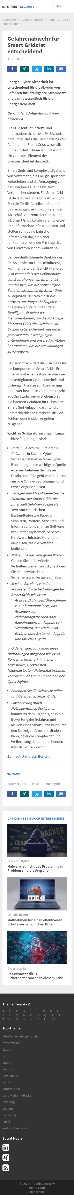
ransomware (11, 1043)
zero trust (9, 1082)
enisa (35, 784)
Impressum (37, 1188)
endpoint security (14, 1128)
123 (52, 1019)
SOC (5, 1056)
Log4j (6, 1122)
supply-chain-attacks (16, 1095)
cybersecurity (16, 784)
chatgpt (7, 1108)
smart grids (53, 784)
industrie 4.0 (11, 1089)
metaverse (9, 1115)
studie (6, 1062)
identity (7, 1069)
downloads (10, 1076)
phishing (8, 1102)
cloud (6, 1049)
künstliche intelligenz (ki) (19, 1036)
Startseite (9, 19)
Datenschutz (36, 1192)
